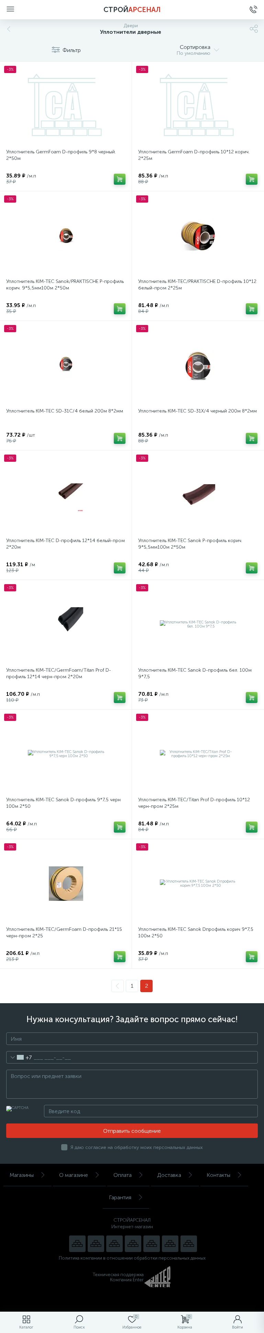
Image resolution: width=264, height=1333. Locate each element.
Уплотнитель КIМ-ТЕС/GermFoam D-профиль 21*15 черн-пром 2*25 (64, 932)
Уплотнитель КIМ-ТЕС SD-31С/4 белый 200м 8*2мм (64, 411)
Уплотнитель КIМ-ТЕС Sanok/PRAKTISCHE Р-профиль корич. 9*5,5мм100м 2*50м (65, 284)
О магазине (73, 1175)
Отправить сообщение (132, 1131)
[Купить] (119, 179)
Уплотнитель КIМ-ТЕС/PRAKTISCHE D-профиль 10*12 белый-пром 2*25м (197, 284)
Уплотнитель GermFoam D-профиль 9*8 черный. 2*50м (61, 155)
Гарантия (120, 1197)
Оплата (122, 1175)
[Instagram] (114, 1243)
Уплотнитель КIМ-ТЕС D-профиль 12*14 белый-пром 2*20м (65, 544)
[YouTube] (96, 1243)
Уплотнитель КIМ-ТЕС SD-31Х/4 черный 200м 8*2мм (197, 411)
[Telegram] (133, 1243)
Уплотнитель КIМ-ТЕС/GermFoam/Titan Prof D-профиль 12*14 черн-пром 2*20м (58, 673)
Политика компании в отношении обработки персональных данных (132, 1258)
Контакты (218, 1175)
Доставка (169, 1175)
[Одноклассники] (188, 1243)
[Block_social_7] (77, 1243)
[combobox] (19, 1057)
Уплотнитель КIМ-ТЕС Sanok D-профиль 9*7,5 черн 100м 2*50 (63, 803)
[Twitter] (151, 1243)
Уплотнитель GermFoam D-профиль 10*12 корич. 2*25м (194, 155)
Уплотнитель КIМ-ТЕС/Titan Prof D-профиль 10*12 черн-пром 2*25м (194, 803)
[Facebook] (170, 1243)
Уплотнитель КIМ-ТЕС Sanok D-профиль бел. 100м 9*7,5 (195, 673)
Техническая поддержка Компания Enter (118, 1277)
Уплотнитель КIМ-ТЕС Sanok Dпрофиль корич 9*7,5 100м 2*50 (195, 932)
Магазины (22, 1175)
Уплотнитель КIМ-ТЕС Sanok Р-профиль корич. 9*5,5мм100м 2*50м (190, 544)
